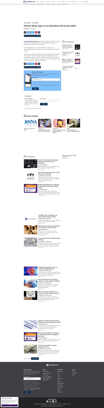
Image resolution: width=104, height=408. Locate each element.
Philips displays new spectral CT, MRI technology (73, 130)
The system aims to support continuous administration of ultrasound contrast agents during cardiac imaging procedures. (48, 298)
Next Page (35, 358)
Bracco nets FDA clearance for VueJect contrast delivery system (48, 292)
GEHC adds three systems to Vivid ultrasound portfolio (67, 53)
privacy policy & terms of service (48, 85)
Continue (43, 104)
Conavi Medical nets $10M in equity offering (49, 239)
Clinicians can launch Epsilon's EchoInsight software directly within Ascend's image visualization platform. (48, 286)
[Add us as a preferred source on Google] (39, 32)
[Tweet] (33, 32)
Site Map (64, 403)
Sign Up (35, 88)
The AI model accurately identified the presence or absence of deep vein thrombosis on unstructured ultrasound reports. (49, 327)
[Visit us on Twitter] (50, 401)
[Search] (84, 2)
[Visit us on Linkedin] (53, 401)
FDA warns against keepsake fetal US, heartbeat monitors (59, 131)
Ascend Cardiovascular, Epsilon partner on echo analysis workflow (49, 280)
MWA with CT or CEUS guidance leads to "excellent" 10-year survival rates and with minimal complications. (48, 232)
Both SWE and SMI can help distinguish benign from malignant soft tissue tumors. (49, 167)
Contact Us (59, 403)
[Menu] (86, 2)
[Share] (28, 32)
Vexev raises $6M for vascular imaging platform (47, 346)
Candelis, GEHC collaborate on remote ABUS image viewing (68, 67)
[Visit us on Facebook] (47, 401)
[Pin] (36, 32)
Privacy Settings (44, 403)
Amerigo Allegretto (43, 164)
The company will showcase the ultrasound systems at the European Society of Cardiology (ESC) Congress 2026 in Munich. (49, 179)
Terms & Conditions (52, 403)
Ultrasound (35, 23)
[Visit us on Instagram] (56, 401)
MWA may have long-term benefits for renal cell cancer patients (49, 226)
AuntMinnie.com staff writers (30, 28)
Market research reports (29, 128)
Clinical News (27, 23)
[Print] (25, 32)
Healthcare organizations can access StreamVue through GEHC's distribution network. (49, 221)
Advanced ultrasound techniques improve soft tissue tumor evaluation (67, 46)
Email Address (35, 77)
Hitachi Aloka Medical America (31, 41)
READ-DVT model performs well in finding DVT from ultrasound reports (49, 321)
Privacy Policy (36, 403)
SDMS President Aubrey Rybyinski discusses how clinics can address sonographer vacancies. (49, 340)
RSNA (25, 130)
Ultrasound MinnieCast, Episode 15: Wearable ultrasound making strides (68, 60)
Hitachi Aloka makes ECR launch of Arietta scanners (44, 130)
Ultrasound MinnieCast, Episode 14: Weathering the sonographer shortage (48, 334)
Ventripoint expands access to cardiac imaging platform (47, 268)
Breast (68, 128)
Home (69, 403)
